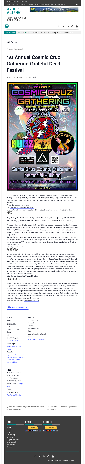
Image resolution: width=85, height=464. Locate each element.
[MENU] (7, 26)
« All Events (12, 42)
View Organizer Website (36, 339)
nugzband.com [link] (29, 247)
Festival (15, 341)
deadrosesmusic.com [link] (31, 300)
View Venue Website (14, 395)
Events (9, 341)
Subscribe (30, 4)
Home (8, 4)
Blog (17, 4)
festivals (15, 346)
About (12, 4)
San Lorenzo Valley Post (14, 11)
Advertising (23, 4)
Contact (63, 4)
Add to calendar (18, 307)
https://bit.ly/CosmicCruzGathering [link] (22, 207)
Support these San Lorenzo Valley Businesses (47, 4)
